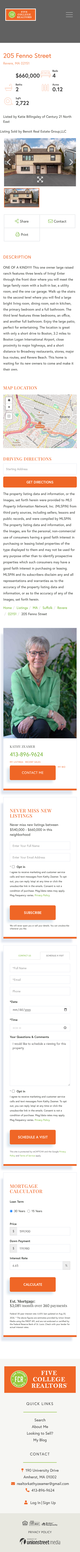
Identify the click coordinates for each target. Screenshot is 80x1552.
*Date (13, 1002)
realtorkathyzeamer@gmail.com (43, 1483)
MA (35, 608)
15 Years (37, 1211)
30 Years (19, 1211)
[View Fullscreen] (9, 416)
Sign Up (49, 1502)
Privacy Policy (42, 895)
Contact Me (33, 772)
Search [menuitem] (39, 1419)
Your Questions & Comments (29, 1037)
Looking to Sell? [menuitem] (40, 1433)
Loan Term (17, 1202)
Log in (35, 1502)
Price (13, 1224)
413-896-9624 (26, 754)
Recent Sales (33, 762)
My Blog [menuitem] (40, 1439)
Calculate (32, 1284)
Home (7, 608)
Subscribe (33, 912)
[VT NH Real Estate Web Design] (40, 1541)
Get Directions (40, 482)
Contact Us (24, 955)
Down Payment (20, 1241)
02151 (12, 614)
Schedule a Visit (55, 955)
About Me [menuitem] (40, 1426)
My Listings (16, 762)
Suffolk (47, 608)
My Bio (61, 767)
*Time (13, 1020)
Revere (62, 608)
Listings (22, 608)
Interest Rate (19, 1258)
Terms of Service (27, 1155)
